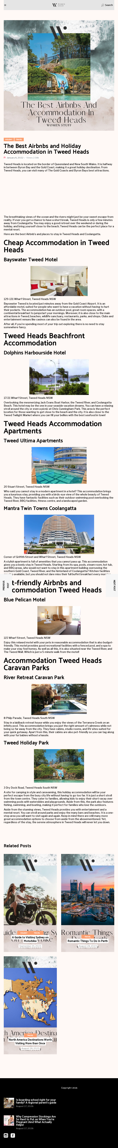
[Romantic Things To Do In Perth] (87, 903)
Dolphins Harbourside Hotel (35, 353)
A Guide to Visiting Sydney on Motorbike (30, 939)
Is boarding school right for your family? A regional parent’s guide (36, 1101)
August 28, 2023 (88, 946)
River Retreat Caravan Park (34, 677)
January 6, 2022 (15, 157)
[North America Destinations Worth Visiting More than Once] (30, 1005)
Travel (19, 139)
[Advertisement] (59, 194)
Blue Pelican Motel (25, 600)
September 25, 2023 (30, 946)
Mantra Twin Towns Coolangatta (40, 508)
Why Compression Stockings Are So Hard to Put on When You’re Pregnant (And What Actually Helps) (36, 1120)
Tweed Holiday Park (26, 743)
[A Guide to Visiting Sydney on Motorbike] (30, 903)
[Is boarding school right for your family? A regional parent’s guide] (9, 1103)
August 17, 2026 (24, 1106)
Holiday (8, 139)
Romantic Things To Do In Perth (88, 941)
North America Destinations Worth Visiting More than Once (30, 1042)
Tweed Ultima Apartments (33, 441)
